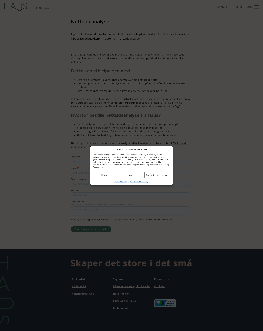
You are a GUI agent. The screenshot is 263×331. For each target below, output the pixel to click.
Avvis (130, 175)
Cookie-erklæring (121, 181)
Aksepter (105, 175)
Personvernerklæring (139, 181)
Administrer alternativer (157, 175)
